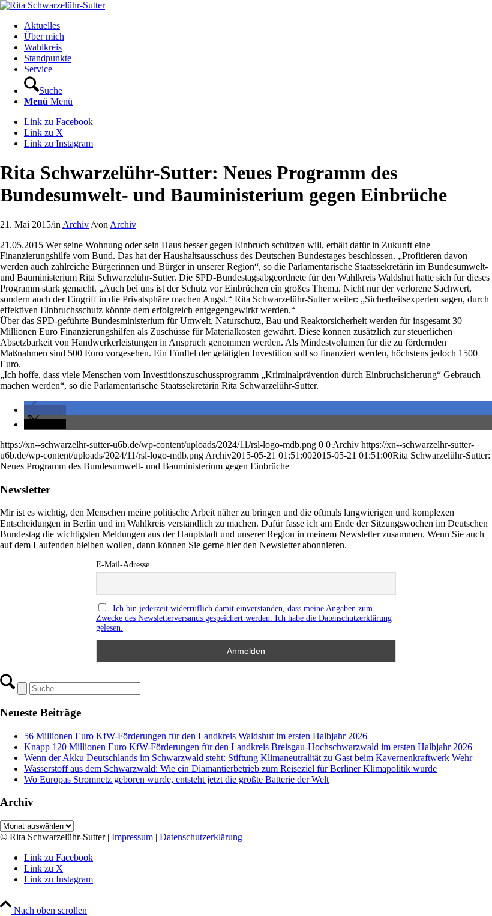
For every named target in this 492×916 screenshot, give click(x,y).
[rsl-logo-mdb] (52, 5)
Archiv (75, 224)
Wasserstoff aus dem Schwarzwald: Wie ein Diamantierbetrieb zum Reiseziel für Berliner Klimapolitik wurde (230, 768)
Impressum (132, 837)
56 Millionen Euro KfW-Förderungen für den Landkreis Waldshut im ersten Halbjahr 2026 (195, 736)
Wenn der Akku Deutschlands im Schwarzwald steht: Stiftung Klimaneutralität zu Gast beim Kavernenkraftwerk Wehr (248, 758)
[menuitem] (258, 25)
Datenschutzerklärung (201, 837)
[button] (45, 410)
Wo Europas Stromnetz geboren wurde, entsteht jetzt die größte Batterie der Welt (176, 779)
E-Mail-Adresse (122, 564)
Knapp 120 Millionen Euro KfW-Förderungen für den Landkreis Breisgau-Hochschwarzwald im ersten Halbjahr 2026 (248, 747)
